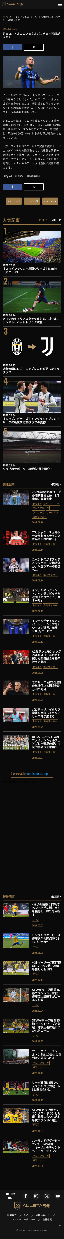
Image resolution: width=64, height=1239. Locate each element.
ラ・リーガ (38, 512)
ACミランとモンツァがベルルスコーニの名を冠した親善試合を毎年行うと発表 (46, 656)
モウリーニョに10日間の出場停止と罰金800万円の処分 (46, 685)
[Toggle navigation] (60, 4)
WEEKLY (43, 220)
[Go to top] (60, 1225)
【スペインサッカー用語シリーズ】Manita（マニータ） (30, 270)
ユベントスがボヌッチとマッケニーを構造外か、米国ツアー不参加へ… (46, 564)
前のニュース (14, 201)
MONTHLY (56, 220)
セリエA (37, 503)
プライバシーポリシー (23, 1219)
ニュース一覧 (32, 201)
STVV (35, 919)
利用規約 (12, 1215)
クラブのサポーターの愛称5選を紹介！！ (29, 469)
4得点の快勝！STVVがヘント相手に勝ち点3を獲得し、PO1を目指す (46, 909)
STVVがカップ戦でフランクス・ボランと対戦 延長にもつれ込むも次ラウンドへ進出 (46, 1115)
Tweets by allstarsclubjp (19, 781)
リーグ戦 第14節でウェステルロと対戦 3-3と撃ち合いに (46, 1085)
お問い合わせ (43, 1215)
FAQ (26, 1215)
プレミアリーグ (41, 508)
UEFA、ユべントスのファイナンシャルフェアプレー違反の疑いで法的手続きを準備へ (46, 742)
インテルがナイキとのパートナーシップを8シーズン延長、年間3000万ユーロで (46, 626)
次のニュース (50, 201)
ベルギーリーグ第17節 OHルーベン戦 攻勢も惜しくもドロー (46, 965)
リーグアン (52, 512)
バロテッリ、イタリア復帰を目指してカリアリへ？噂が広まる (46, 712)
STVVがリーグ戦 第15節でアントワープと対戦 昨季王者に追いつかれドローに (46, 1025)
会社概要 (47, 1219)
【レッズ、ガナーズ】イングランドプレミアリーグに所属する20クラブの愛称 (31, 420)
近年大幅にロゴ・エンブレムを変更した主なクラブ (31, 370)
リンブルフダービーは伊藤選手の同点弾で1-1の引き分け (46, 938)
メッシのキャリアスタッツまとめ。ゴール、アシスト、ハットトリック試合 (31, 320)
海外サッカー (40, 516)
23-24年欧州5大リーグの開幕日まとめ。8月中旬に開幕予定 (46, 495)
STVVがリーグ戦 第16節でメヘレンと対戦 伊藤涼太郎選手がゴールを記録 (46, 995)
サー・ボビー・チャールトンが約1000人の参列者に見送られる (46, 1054)
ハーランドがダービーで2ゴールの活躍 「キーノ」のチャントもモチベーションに (46, 1145)
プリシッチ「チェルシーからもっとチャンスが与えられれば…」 (46, 535)
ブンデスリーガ (51, 503)
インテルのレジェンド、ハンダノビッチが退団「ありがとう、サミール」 (46, 595)
